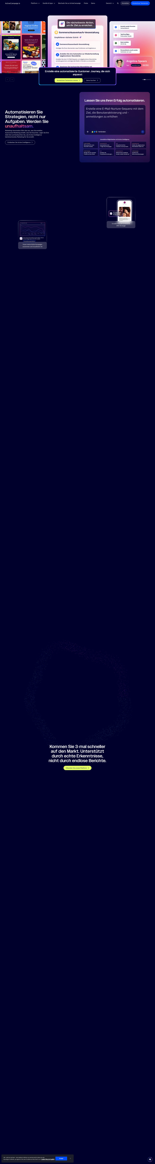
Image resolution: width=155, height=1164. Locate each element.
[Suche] (118, 3)
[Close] (70, 1158)
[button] (7, 80)
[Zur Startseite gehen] (12, 3)
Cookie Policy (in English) (47, 1159)
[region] (37, 1158)
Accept (61, 1158)
